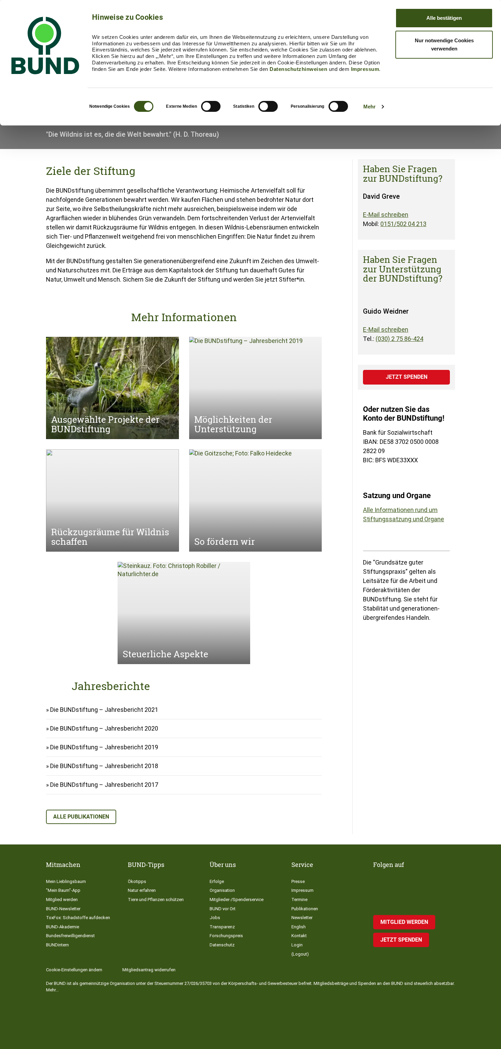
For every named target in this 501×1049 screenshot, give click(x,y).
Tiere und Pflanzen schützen (156, 899)
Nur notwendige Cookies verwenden (444, 44)
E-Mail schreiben (385, 214)
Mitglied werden (62, 899)
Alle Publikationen (81, 816)
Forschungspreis (226, 935)
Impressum (365, 69)
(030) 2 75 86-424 (399, 338)
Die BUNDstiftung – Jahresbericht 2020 (104, 728)
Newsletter (302, 917)
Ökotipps (137, 881)
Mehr (369, 106)
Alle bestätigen (444, 18)
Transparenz (222, 926)
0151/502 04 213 (403, 223)
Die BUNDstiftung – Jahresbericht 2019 (104, 747)
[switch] (211, 106)
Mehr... (52, 989)
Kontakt (299, 935)
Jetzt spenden (406, 377)
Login (297, 944)
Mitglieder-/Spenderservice (236, 899)
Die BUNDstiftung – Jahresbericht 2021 (104, 709)
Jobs (215, 917)
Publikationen (304, 908)
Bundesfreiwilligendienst (70, 935)
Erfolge (217, 881)
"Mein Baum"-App (63, 890)
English (298, 926)
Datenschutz (222, 944)
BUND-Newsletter (63, 908)
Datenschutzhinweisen (298, 69)
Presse (298, 881)
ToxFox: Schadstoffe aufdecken (78, 917)
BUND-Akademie (62, 926)
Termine (299, 899)
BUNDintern (57, 944)
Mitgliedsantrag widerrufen (149, 969)
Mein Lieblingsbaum (66, 881)
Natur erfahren (142, 890)
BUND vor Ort (223, 908)
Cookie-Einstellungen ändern (74, 969)
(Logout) (300, 954)
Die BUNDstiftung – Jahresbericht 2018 (104, 765)
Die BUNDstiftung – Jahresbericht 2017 (104, 784)
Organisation (222, 890)
